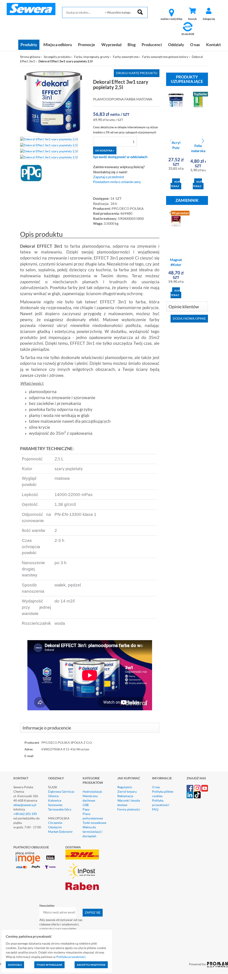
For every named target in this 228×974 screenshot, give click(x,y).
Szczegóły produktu (57, 57)
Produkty (28, 44)
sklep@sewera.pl (24, 805)
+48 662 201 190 (25, 814)
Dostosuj (15, 964)
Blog (132, 44)
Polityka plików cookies (162, 794)
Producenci (152, 44)
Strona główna (30, 57)
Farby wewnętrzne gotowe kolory (165, 57)
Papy (86, 809)
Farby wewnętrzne (125, 57)
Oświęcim (55, 827)
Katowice (54, 800)
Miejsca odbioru (57, 44)
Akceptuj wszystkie (91, 964)
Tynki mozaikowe (94, 823)
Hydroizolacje (92, 791)
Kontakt (213, 44)
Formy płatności (128, 809)
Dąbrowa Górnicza (61, 791)
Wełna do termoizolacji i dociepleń (92, 831)
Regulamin (124, 787)
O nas (195, 44)
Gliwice (53, 796)
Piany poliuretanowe (93, 816)
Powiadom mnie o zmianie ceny (117, 182)
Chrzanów (55, 823)
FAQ (155, 809)
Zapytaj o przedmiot (108, 177)
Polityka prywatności (160, 802)
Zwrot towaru (127, 791)
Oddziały (176, 44)
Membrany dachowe (90, 798)
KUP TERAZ (175, 184)
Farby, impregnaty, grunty (91, 57)
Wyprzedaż (111, 44)
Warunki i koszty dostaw (128, 802)
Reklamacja (125, 796)
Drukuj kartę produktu (136, 73)
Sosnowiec (55, 805)
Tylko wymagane (49, 964)
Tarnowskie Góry (59, 809)
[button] (203, 141)
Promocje (86, 44)
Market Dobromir (60, 831)
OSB (86, 805)
